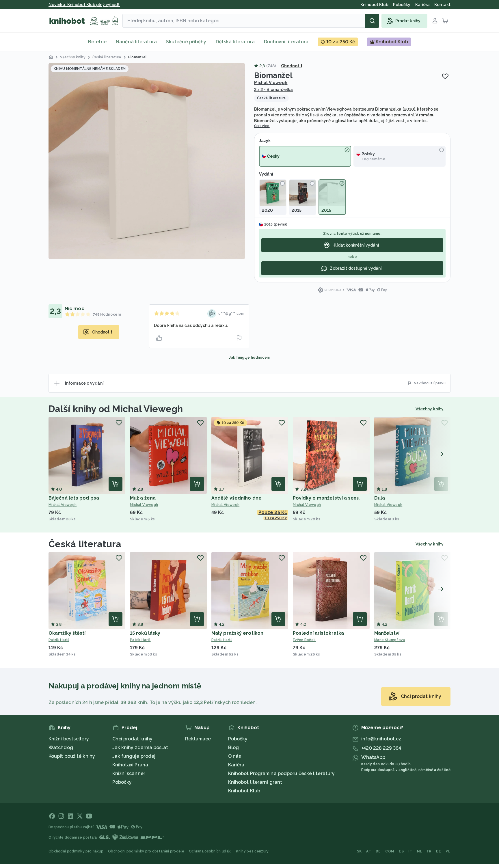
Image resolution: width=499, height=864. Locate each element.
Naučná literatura (136, 41)
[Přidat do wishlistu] (445, 76)
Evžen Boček (304, 640)
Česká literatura (85, 544)
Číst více (262, 126)
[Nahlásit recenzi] (239, 338)
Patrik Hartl (59, 640)
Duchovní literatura (286, 41)
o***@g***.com (231, 314)
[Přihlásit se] (435, 21)
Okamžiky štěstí (67, 633)
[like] (159, 338)
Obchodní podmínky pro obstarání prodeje (146, 851)
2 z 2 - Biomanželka (273, 89)
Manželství (386, 633)
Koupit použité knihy (72, 756)
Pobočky (122, 782)
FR (429, 851)
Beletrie (97, 41)
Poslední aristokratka (318, 633)
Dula (379, 498)
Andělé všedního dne (236, 498)
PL (448, 851)
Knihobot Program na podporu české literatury (281, 773)
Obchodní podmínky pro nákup (76, 851)
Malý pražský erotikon (237, 633)
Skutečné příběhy (186, 41)
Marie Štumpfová (389, 640)
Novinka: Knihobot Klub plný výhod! (84, 4)
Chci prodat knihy (132, 739)
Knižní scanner (128, 773)
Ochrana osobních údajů (210, 851)
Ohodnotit (291, 66)
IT (410, 851)
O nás (234, 756)
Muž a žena (143, 498)
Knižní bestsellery (69, 739)
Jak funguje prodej (134, 756)
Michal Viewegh (270, 82)
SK (359, 851)
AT (368, 851)
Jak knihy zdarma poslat (140, 747)
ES (401, 851)
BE (438, 851)
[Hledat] (372, 21)
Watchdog (61, 747)
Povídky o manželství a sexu (326, 498)
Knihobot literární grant (255, 782)
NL (419, 851)
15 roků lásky (145, 633)
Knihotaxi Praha (130, 765)
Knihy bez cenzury (252, 851)
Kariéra (236, 765)
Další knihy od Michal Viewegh (116, 408)
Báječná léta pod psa (74, 498)
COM (389, 851)
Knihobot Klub (244, 791)
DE (378, 851)
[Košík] (445, 21)
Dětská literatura (235, 41)
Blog (233, 747)
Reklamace (198, 739)
